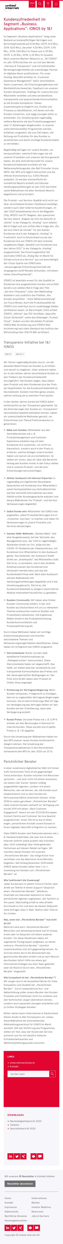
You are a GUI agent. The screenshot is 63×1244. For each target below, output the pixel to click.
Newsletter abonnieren (20, 1183)
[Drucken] (34, 1156)
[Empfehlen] (40, 1156)
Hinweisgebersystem (16, 1220)
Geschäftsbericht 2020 (23, 1128)
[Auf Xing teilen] (23, 1156)
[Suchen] (52, 1074)
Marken (35, 1202)
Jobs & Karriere (40, 1216)
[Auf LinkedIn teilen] (10, 1156)
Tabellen (14, 1124)
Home (8, 1198)
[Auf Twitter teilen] (17, 1156)
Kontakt (14, 1066)
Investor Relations (41, 1207)
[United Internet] (11, 7)
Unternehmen (39, 1198)
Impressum (11, 1207)
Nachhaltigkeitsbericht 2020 (25, 1121)
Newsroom (37, 1211)
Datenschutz (11, 1211)
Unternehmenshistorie (22, 1062)
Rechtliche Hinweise (16, 1216)
